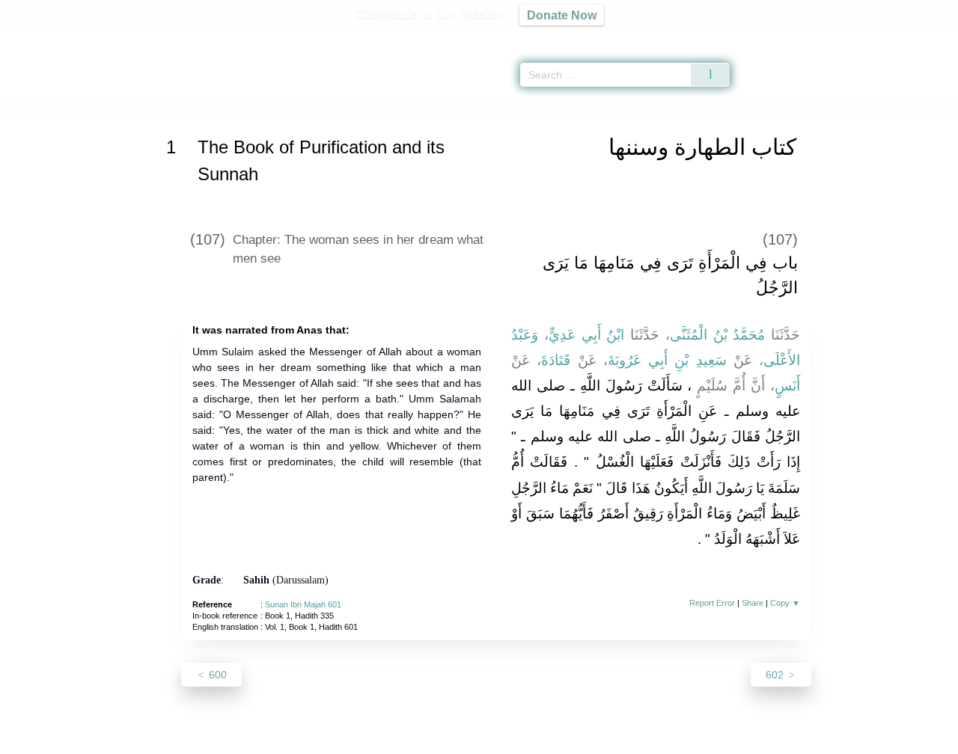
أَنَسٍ (787, 385)
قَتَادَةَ (555, 360)
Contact (527, 740)
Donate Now (562, 15)
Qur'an (771, 37)
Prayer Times (870, 37)
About (321, 740)
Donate (576, 740)
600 (216, 675)
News (361, 740)
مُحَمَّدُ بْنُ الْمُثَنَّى (718, 335)
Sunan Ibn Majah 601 (303, 604)
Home (180, 107)
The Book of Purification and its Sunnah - (423, 107)
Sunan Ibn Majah (241, 107)
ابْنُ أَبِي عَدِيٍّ (587, 335)
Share (752, 602)
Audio (921, 37)
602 (776, 675)
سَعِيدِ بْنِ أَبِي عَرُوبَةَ (667, 360)
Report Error (712, 602)
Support (406, 740)
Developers (467, 740)
